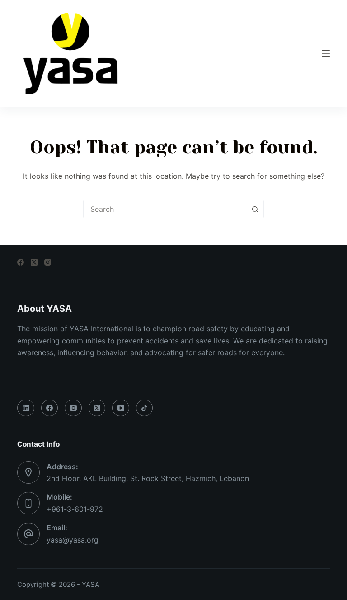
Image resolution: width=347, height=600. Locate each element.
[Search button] (254, 209)
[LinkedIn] (25, 408)
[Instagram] (47, 262)
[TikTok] (144, 408)
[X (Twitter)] (34, 262)
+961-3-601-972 (75, 509)
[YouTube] (120, 408)
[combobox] (165, 209)
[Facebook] (20, 262)
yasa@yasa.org (72, 539)
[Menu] (326, 53)
